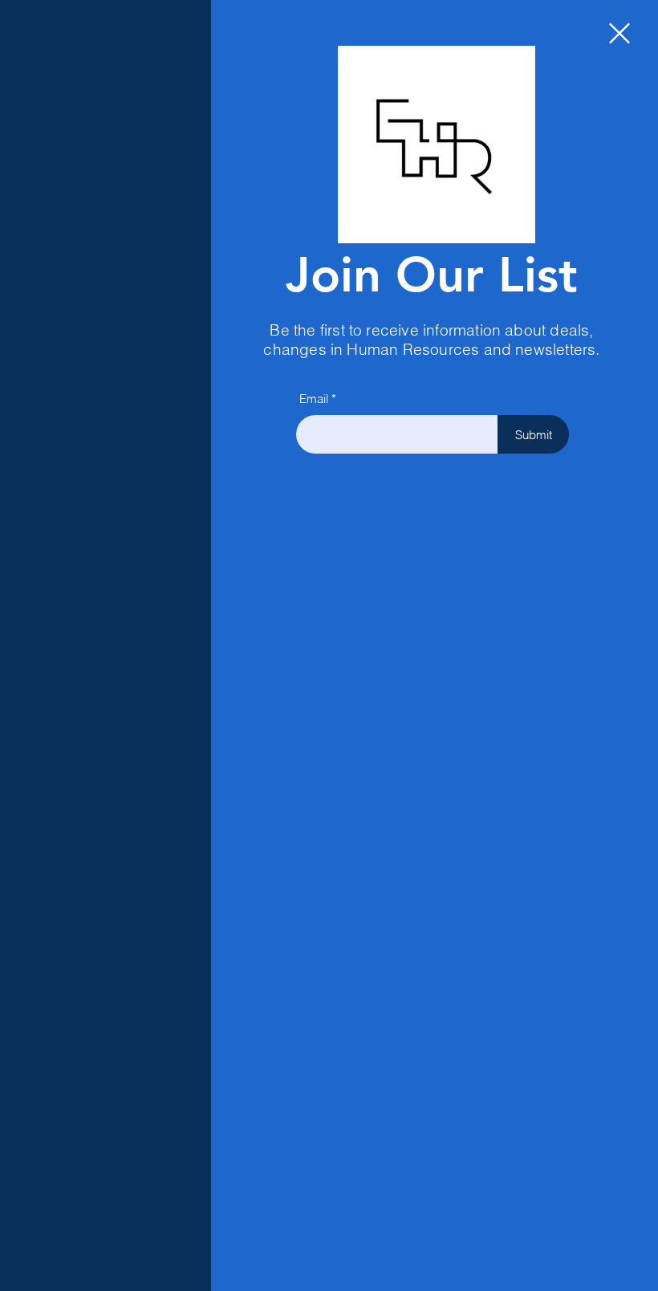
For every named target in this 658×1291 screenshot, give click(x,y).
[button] (619, 33)
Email (313, 399)
